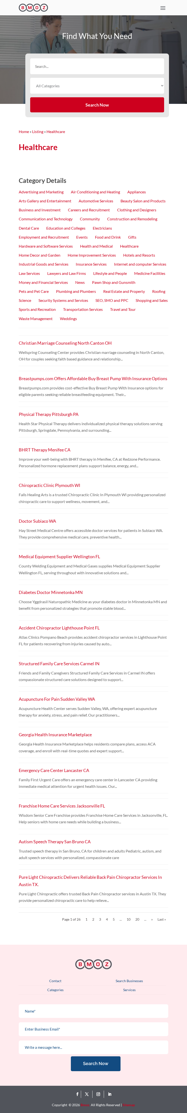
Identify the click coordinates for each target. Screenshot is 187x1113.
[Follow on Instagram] (99, 1094)
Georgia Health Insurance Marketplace (55, 734)
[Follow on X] (88, 1094)
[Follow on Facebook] (77, 1094)
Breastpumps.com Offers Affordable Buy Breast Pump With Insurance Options (93, 378)
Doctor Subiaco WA (37, 521)
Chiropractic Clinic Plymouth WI (49, 485)
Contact (55, 981)
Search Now (97, 105)
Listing (37, 131)
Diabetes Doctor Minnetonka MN (51, 592)
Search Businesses (129, 981)
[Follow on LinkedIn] (109, 1094)
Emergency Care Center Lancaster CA (54, 770)
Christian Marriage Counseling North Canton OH (65, 343)
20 (137, 919)
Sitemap (128, 1105)
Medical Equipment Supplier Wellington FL (59, 556)
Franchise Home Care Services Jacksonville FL (62, 805)
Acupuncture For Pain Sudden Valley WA (57, 699)
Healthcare (56, 131)
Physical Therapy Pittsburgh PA (48, 414)
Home (24, 131)
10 (129, 919)
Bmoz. (85, 1105)
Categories (55, 990)
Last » (162, 919)
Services (129, 990)
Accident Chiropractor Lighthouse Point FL (59, 627)
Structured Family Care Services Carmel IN (59, 663)
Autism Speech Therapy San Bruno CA (55, 841)
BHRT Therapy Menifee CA (44, 449)
